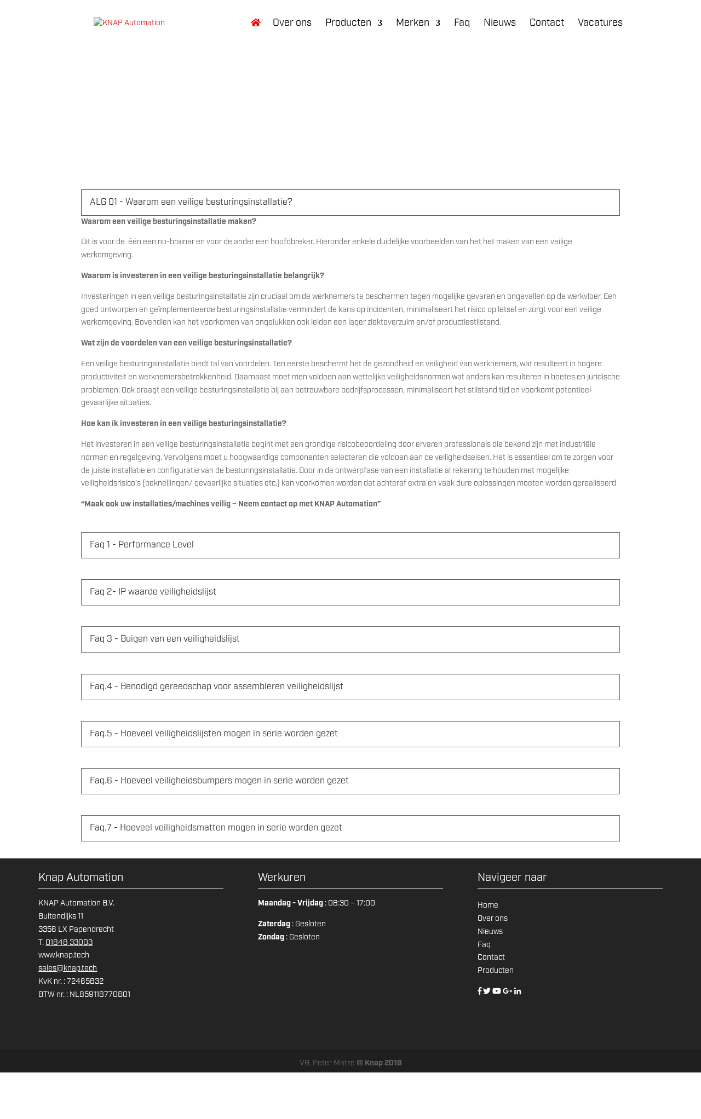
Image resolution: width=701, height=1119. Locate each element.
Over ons (292, 24)
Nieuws (500, 24)
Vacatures (600, 24)
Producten (348, 24)
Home (488, 905)
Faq (462, 24)
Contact (547, 24)
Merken (412, 24)
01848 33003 (69, 943)
